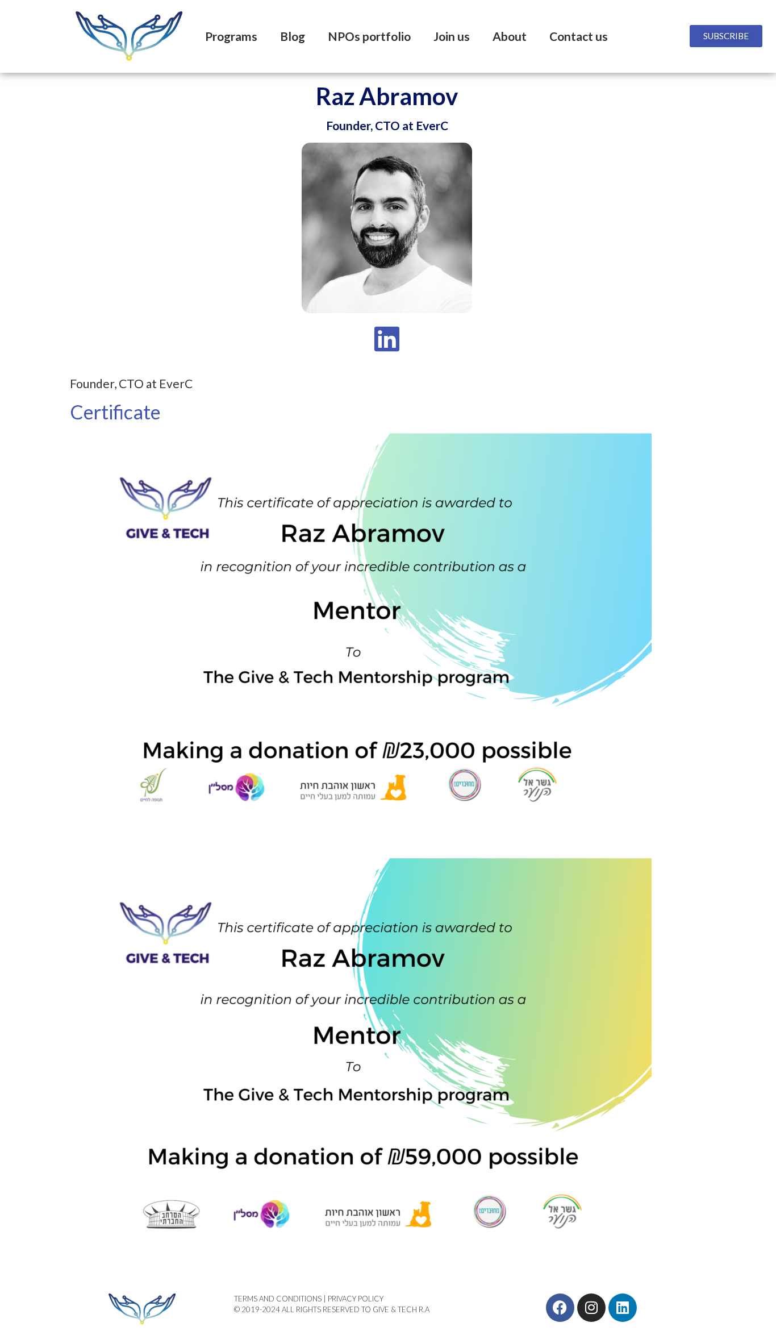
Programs (231, 36)
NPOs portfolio (369, 36)
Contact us (578, 36)
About (510, 36)
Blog (292, 36)
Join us (451, 36)
